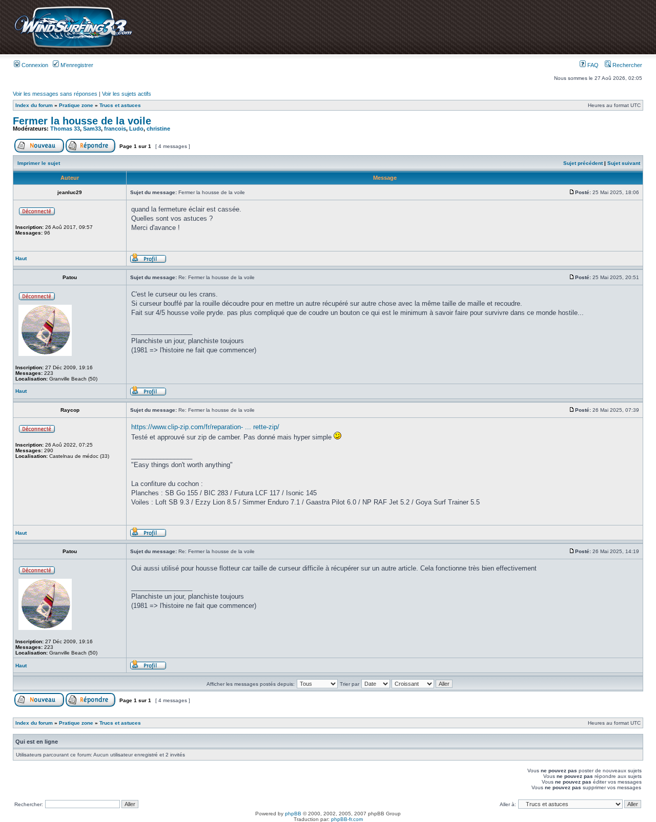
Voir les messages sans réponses (55, 94)
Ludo (136, 128)
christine (158, 128)
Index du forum (34, 105)
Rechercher (626, 65)
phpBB (293, 813)
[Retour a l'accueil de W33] (73, 48)
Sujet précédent (583, 163)
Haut (21, 258)
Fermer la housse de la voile (82, 121)
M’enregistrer (76, 65)
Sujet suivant (623, 163)
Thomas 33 (65, 128)
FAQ (592, 65)
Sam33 (92, 128)
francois (115, 128)
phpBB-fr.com (347, 819)
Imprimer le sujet (38, 163)
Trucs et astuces (120, 105)
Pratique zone (76, 105)
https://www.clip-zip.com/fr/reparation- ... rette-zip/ (205, 427)
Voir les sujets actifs (126, 94)
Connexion (34, 65)
